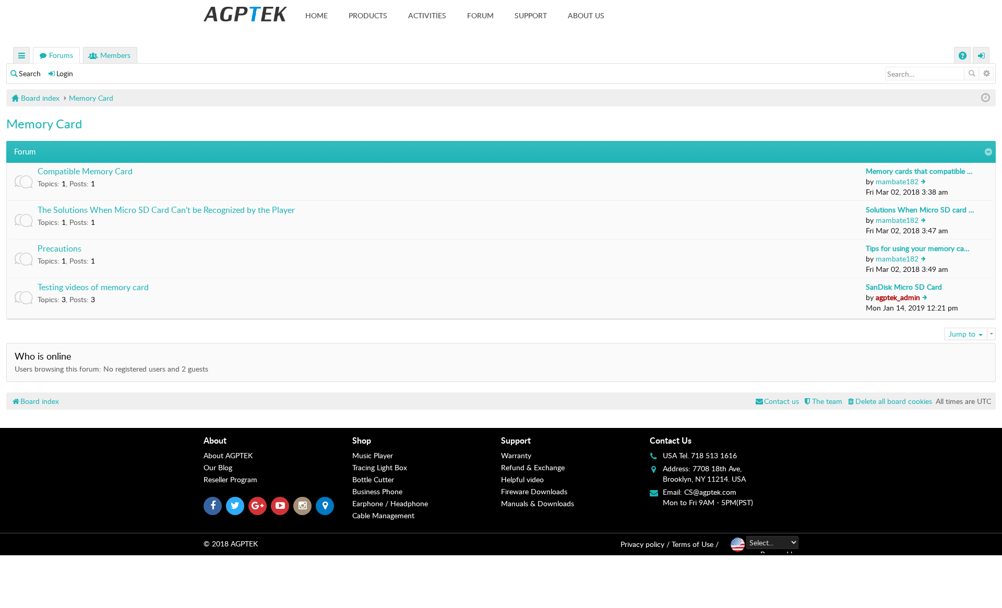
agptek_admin (898, 297)
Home (316, 15)
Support (531, 15)
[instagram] (302, 506)
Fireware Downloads (534, 491)
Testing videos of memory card (93, 287)
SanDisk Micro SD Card (904, 287)
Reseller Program (230, 479)
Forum (480, 15)
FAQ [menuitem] (963, 56)
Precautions (59, 249)
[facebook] (213, 506)
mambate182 (897, 181)
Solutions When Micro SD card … (920, 209)
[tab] (278, 440)
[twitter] (235, 506)
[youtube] (280, 506)
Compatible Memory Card (85, 171)
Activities (427, 15)
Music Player (372, 455)
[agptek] (245, 14)
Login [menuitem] (981, 56)
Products (368, 15)
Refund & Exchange (533, 467)
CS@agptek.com (710, 492)
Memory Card (44, 123)
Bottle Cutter (373, 479)
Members (115, 55)
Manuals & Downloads (537, 503)
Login (64, 73)
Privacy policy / (645, 544)
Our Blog (218, 467)
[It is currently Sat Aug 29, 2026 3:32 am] (985, 98)
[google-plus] (257, 506)
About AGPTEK (228, 455)
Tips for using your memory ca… (918, 248)
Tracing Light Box (379, 467)
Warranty (516, 455)
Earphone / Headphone (390, 503)
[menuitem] (889, 401)
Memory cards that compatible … (919, 171)
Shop (361, 440)
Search (30, 73)
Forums (61, 55)
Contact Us (670, 440)
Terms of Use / (695, 544)
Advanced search (986, 73)
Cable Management (383, 515)
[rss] (325, 506)
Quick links (22, 56)
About (215, 440)
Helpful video (522, 479)
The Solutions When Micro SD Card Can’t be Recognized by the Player (166, 210)
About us (586, 15)
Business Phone (377, 491)
